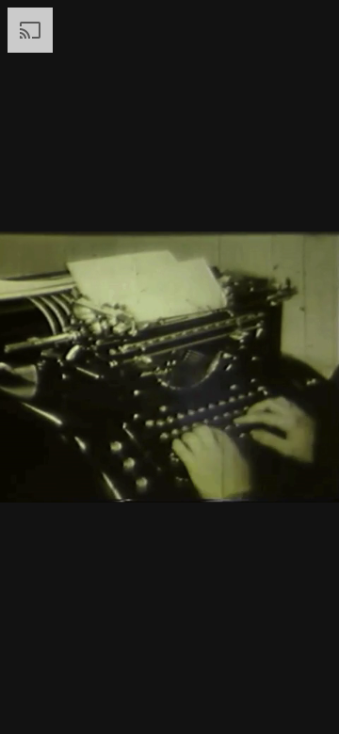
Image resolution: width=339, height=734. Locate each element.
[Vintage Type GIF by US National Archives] (169, 367)
